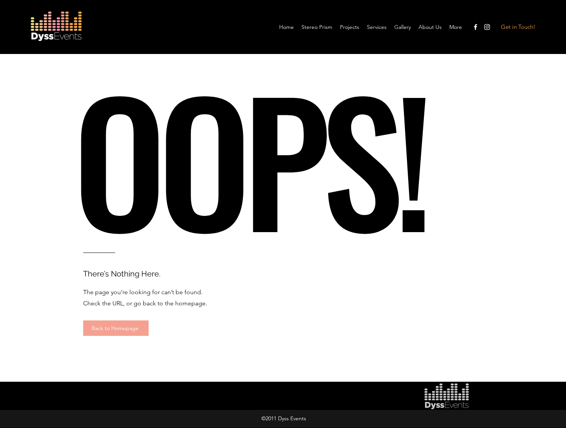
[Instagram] (487, 27)
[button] (376, 27)
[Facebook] (475, 27)
